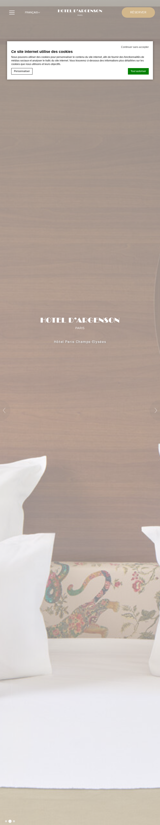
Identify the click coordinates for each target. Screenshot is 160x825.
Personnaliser (22, 71)
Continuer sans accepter (135, 47)
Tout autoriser (138, 71)
